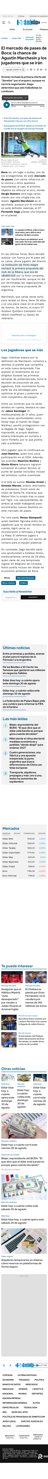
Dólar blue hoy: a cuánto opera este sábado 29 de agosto (22, 1221)
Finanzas (24, 1379)
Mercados (32, 1384)
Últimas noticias (27, 1375)
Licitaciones (23, 1426)
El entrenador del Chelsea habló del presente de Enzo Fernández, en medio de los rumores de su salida (31, 1040)
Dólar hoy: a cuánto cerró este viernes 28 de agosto (19, 1146)
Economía (27, 29)
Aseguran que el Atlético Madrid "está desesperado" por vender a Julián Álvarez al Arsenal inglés (11, 999)
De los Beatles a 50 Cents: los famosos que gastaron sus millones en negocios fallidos (24, 670)
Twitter (4, 1365)
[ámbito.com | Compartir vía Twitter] (34, 69)
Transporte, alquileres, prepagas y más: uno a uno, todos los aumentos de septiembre (25, 777)
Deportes (16, 38)
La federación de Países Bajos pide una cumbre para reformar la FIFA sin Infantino (24, 704)
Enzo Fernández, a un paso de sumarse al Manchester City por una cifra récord (22, 119)
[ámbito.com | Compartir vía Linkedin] (38, 69)
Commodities (29, 833)
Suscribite (33, 597)
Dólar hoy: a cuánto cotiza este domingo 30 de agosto (21, 692)
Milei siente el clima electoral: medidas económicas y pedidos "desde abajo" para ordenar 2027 (27, 743)
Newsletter (40, 1365)
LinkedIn (23, 1365)
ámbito (4, 38)
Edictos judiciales (32, 1421)
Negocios (8, 1389)
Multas (7, 1426)
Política (39, 1379)
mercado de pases (29, 38)
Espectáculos (11, 1407)
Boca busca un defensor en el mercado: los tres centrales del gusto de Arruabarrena (30, 242)
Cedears (41, 833)
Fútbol (23, 583)
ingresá (44, 22)
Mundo (23, 1393)
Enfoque (21, 16)
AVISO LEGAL (9, 1421)
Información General (15, 1403)
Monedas (6, 833)
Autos (36, 1403)
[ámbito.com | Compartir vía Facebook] (31, 69)
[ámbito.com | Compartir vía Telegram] (41, 69)
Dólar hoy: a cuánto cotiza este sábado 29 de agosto (19, 1207)
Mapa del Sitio (20, 1412)
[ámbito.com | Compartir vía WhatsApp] (28, 69)
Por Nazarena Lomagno (10, 1169)
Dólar (12, 29)
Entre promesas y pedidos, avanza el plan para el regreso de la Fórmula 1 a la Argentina (23, 656)
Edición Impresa (12, 1398)
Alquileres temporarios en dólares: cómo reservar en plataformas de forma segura (22, 1263)
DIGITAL (10, 1437)
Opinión (23, 1389)
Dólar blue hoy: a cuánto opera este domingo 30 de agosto (21, 682)
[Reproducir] (6, 105)
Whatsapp (37, 1365)
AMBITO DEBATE (38, 1436)
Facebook (10, 1365)
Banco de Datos (11, 1384)
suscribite (35, 22)
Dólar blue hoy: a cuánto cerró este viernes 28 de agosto (39, 1096)
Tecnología (30, 1407)
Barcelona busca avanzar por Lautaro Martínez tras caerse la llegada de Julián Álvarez (33, 1021)
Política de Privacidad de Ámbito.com (24, 1416)
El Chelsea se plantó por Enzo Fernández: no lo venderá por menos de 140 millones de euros (36, 998)
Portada (8, 1375)
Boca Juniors (9, 583)
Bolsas (17, 833)
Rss (5, 1412)
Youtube (30, 1365)
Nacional (8, 1393)
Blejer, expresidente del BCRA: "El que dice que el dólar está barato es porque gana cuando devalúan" (26, 729)
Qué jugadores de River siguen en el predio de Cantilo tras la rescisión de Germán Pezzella (25, 127)
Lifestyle (38, 1389)
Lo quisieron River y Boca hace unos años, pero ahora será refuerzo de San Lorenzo (29, 232)
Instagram (16, 1365)
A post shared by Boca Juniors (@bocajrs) (24, 340)
